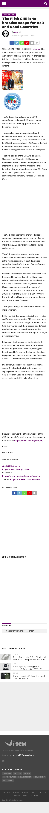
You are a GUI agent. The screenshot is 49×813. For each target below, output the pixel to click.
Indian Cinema (39, 777)
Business (26, 793)
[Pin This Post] (26, 42)
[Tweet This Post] (16, 42)
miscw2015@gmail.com (23, 755)
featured (7, 774)
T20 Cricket (8, 780)
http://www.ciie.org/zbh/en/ (16, 469)
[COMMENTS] (36, 42)
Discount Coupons (11, 793)
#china (36, 49)
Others (34, 795)
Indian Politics (9, 777)
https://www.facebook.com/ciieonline (21, 476)
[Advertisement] (24, 207)
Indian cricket (24, 777)
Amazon (17, 774)
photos (27, 774)
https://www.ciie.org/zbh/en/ (28, 440)
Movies (17, 795)
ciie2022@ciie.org (11, 466)
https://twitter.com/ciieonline (25, 479)
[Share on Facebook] (12, 42)
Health (43, 793)
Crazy (35, 793)
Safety (26, 795)
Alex (16, 32)
